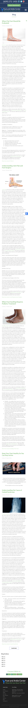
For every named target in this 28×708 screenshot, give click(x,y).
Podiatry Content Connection (22, 704)
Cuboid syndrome (6, 514)
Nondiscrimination (16, 706)
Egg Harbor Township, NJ (16, 156)
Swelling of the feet (6, 325)
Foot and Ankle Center (9, 250)
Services (4, 693)
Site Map (10, 706)
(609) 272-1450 (10, 1)
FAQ (4, 696)
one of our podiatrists (16, 110)
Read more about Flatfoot (8, 161)
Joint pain (4, 189)
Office (4, 692)
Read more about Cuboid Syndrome (10, 644)
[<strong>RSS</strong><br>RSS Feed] (26, 20)
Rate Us (4, 698)
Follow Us (14, 674)
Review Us (20, 674)
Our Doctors (5, 691)
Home (4, 689)
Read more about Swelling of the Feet (10, 448)
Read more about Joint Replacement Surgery (12, 297)
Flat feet (4, 45)
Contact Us (5, 701)
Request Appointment (14, 5)
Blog (4, 699)
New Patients (5, 695)
